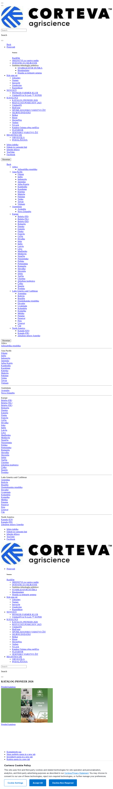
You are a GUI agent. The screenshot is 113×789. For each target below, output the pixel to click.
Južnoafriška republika (27, 169)
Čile (19, 326)
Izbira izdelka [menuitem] (12, 144)
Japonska (22, 182)
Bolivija (21, 296)
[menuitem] (16, 58)
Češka (20, 283)
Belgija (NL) (23, 219)
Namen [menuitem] (15, 80)
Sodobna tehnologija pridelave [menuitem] (25, 65)
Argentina (22, 293)
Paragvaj (21, 318)
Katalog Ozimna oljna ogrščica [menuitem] (25, 127)
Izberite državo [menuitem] (13, 149)
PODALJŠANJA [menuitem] (20, 140)
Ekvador (21, 303)
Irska (20, 241)
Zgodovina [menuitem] (17, 85)
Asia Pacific (17, 172)
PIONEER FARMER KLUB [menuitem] (25, 93)
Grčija (20, 236)
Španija (21, 286)
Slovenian (6, 159)
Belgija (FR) (23, 216)
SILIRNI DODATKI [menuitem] (21, 112)
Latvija (21, 246)
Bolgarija (22, 224)
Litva (20, 249)
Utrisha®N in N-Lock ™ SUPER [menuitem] (27, 95)
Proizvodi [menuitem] (11, 47)
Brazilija (21, 298)
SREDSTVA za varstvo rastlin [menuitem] (25, 60)
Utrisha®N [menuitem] (17, 105)
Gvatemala (22, 306)
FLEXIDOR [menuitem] (17, 130)
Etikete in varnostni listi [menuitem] (17, 147)
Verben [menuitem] (15, 122)
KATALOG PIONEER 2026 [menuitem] (25, 100)
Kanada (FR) (23, 333)
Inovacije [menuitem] (16, 83)
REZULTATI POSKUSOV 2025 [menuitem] (26, 103)
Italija (20, 244)
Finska (20, 231)
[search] (2, 40)
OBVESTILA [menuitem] (18, 137)
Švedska (21, 288)
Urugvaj (21, 323)
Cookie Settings (15, 783)
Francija (21, 234)
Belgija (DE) (23, 221)
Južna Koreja (23, 184)
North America (18, 328)
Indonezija (22, 179)
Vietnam (21, 204)
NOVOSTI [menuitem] (12, 90)
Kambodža (22, 187)
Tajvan (21, 201)
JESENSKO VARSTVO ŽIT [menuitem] (25, 132)
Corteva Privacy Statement (76, 773)
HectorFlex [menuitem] (17, 120)
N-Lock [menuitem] (15, 125)
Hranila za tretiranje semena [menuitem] (30, 73)
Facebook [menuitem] (11, 154)
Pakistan (21, 196)
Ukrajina (21, 278)
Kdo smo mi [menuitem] (12, 75)
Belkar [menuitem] (15, 115)
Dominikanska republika (28, 301)
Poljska (21, 261)
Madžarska (22, 251)
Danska (21, 226)
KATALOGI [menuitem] (12, 98)
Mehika (21, 313)
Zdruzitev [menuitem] (16, 78)
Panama (21, 316)
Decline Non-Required (62, 783)
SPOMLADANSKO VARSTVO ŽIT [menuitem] (29, 110)
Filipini (21, 174)
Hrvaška (21, 239)
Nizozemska (23, 259)
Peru (20, 321)
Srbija (20, 273)
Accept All (38, 783)
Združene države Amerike (29, 335)
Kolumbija (22, 308)
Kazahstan (22, 189)
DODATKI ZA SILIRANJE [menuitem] (24, 63)
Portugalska (23, 263)
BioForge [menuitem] (16, 107)
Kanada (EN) (23, 331)
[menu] (2, 5)
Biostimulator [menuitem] (23, 70)
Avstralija (22, 209)
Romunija (22, 266)
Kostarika (22, 311)
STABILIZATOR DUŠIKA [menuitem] (30, 68)
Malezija (21, 194)
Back (9, 44)
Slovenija (22, 271)
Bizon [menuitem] (14, 117)
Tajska (20, 199)
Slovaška (21, 268)
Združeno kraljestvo (26, 281)
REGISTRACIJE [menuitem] (14, 135)
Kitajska (21, 191)
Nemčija (21, 256)
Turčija (21, 276)
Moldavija (22, 254)
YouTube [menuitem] (11, 152)
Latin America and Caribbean (25, 291)
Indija (20, 177)
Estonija (21, 229)
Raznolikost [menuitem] (17, 88)
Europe (15, 214)
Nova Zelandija (24, 211)
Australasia (17, 206)
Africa (15, 167)
